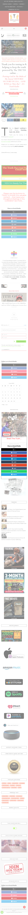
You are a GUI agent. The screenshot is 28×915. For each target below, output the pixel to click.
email (15, 468)
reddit (15, 465)
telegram (15, 474)
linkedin (15, 458)
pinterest (15, 455)
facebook (15, 452)
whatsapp (15, 471)
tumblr (14, 462)
